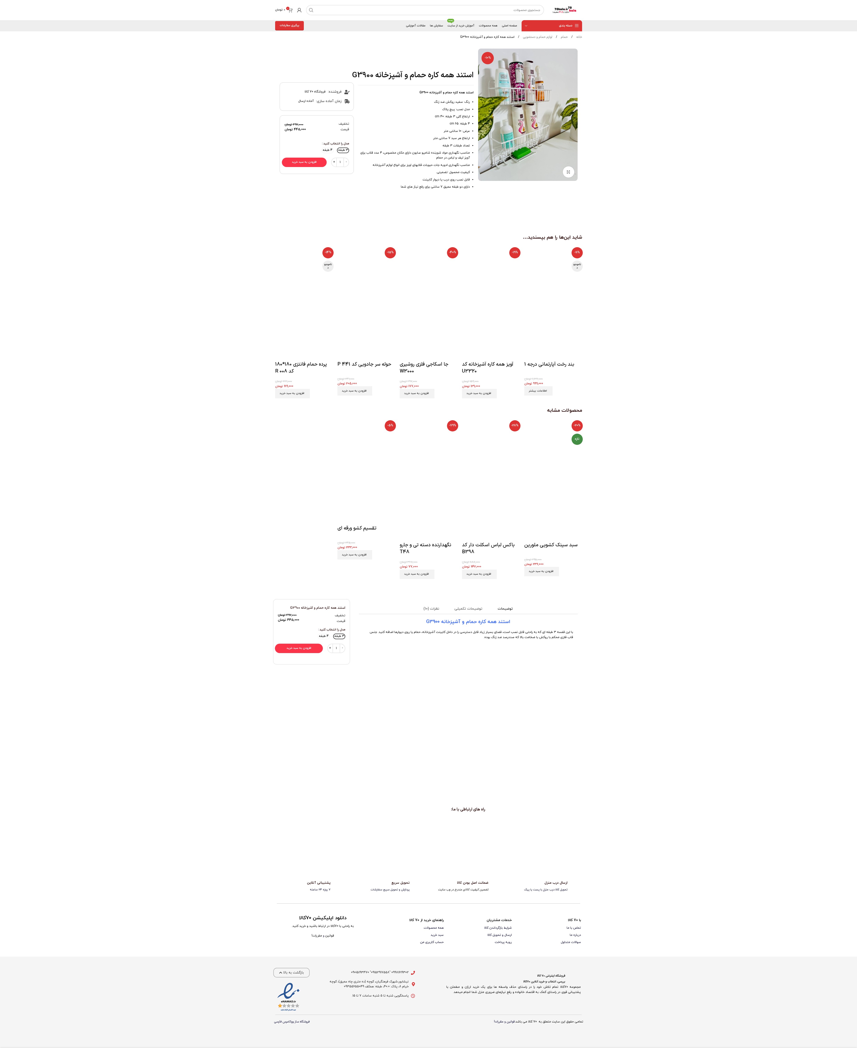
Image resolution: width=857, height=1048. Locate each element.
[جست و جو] (311, 10)
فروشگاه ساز (302, 1021)
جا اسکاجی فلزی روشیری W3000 (424, 368)
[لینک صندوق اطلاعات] (547, 886)
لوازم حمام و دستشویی (537, 37)
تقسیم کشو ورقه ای (356, 528)
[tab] (505, 609)
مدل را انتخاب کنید (336, 143)
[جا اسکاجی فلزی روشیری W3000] (429, 274)
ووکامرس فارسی (284, 1021)
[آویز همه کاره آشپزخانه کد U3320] (491, 274)
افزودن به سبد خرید (304, 162)
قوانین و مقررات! (504, 1021)
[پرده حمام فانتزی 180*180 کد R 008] (304, 274)
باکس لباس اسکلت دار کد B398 (488, 548)
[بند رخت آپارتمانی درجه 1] (553, 274)
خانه (578, 37)
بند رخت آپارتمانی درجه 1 (549, 364)
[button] (479, 393)
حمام (564, 37)
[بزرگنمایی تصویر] (568, 172)
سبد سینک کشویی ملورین (551, 545)
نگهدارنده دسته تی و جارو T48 (425, 548)
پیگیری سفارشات (289, 25)
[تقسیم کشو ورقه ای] (366, 449)
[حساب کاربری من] (299, 10)
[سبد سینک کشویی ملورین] (553, 449)
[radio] (343, 150)
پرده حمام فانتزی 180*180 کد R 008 (301, 368)
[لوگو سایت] (565, 10)
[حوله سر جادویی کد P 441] (366, 274)
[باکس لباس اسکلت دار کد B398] (491, 449)
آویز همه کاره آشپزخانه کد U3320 (487, 368)
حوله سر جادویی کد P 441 (364, 364)
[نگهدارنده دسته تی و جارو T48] (429, 449)
